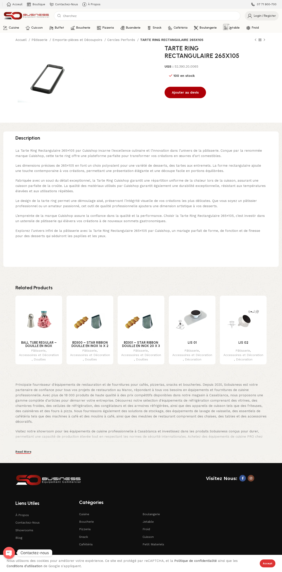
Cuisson (148, 537)
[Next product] (264, 40)
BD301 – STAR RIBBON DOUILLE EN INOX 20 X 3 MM (141, 346)
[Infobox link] (263, 4)
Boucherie (86, 521)
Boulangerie (151, 514)
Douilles (40, 359)
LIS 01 (192, 343)
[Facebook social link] (242, 478)
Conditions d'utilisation (24, 566)
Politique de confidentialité (195, 561)
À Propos (22, 515)
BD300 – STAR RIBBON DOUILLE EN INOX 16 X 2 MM (89, 346)
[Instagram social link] (251, 478)
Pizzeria (85, 529)
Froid (146, 529)
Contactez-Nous (27, 522)
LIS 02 (243, 343)
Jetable (148, 521)
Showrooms (24, 530)
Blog (18, 537)
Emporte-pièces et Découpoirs (77, 40)
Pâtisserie (40, 40)
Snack (83, 537)
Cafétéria (86, 544)
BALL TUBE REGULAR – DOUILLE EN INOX (39, 344)
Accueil (21, 40)
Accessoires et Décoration (39, 355)
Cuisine (84, 514)
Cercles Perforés (121, 40)
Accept (267, 563)
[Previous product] (255, 40)
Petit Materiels (153, 544)
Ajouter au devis (185, 92)
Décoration (193, 359)
